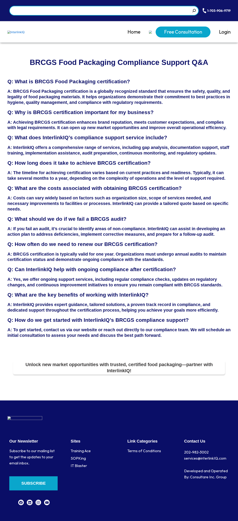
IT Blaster (79, 465)
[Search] (194, 11)
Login (225, 32)
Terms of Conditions (144, 450)
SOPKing (78, 458)
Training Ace (81, 450)
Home (134, 32)
